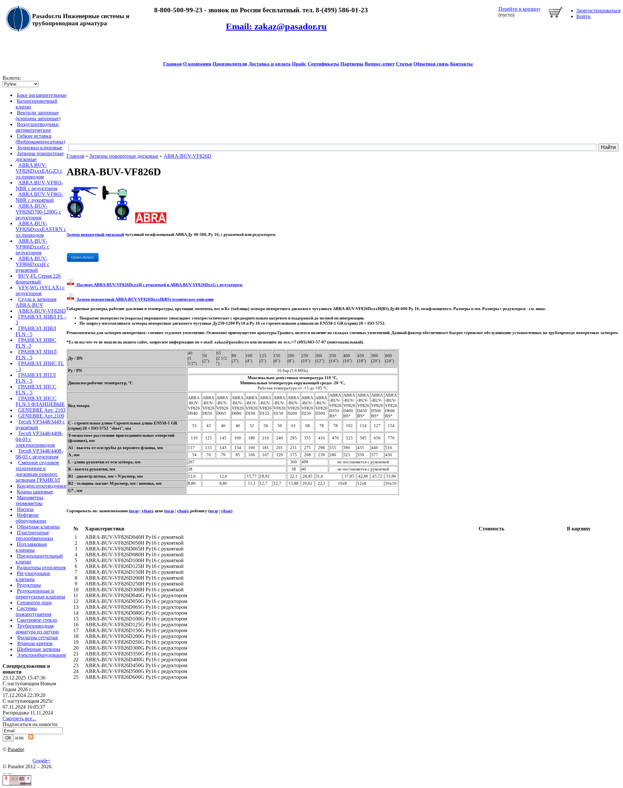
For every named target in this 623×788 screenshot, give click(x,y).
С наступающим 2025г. (28, 701)
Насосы (25, 509)
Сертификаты (323, 63)
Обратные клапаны (38, 526)
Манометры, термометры (30, 500)
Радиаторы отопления (41, 567)
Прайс (299, 63)
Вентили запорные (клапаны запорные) (38, 115)
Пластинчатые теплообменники (34, 535)
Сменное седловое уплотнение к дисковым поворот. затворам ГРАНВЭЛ (38, 471)
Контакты (461, 63)
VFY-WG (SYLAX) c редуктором (40, 290)
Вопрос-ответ (380, 63)
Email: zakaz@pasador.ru (276, 26)
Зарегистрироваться (598, 10)
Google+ (41, 760)
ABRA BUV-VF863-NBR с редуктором (39, 185)
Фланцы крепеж (35, 643)
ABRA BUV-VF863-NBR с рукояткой (39, 197)
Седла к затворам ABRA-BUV (36, 302)
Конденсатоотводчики (42, 486)
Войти (583, 16)
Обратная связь (431, 63)
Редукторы (29, 585)
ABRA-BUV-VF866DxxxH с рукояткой (32, 264)
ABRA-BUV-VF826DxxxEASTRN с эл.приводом (41, 229)
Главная (172, 63)
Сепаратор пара (34, 602)
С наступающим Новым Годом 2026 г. (29, 686)
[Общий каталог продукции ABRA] (83, 261)
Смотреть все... (19, 718)
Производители (230, 63)
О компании (197, 63)
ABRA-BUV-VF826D (42, 311)
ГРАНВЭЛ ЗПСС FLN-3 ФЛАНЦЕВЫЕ (40, 401)
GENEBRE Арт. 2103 (42, 410)
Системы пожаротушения (33, 611)
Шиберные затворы (38, 649)
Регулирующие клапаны (33, 576)
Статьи (404, 63)
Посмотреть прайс (378, 187)
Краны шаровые (35, 491)
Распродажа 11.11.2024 (28, 712)
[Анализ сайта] (17, 783)
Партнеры (351, 63)
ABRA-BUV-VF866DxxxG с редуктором (32, 246)
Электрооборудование (41, 655)
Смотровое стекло (37, 620)
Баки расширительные (42, 95)
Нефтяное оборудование (31, 518)
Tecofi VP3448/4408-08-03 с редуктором (39, 453)
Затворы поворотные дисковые (123, 156)
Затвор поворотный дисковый (95, 234)
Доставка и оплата (270, 63)
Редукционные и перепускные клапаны (40, 593)
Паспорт (158, 284)
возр (134, 510)
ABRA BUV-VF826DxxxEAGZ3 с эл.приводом (39, 171)
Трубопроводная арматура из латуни (37, 628)
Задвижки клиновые (39, 147)
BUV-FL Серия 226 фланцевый (38, 278)
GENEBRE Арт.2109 (41, 416)
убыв (146, 510)
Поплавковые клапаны (31, 547)
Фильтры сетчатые (37, 637)
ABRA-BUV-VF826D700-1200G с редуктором (38, 211)
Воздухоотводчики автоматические (37, 127)
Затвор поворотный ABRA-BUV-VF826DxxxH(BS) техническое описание (144, 299)
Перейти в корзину (519, 9)
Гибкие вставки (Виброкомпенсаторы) (40, 139)
